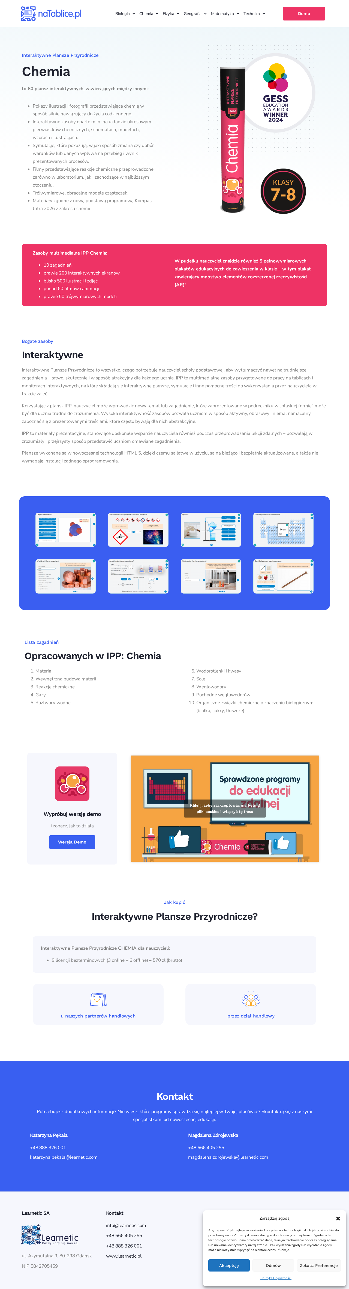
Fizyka (168, 13)
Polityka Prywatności (275, 1278)
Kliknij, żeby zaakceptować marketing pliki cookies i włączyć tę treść (225, 808)
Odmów (273, 1265)
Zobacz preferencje (319, 1265)
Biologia (122, 13)
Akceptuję (229, 1265)
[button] (338, 1218)
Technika (251, 13)
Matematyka (222, 13)
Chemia (146, 13)
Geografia (192, 13)
